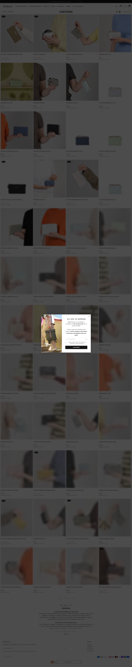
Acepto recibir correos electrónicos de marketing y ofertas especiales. (77, 343)
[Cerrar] (89, 316)
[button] (76, 347)
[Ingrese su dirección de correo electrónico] (86, 339)
